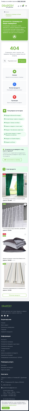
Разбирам (5, 408)
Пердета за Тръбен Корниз (13, 138)
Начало (7, 12)
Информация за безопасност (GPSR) (11, 357)
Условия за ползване (7, 341)
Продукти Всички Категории (13, 115)
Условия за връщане (7, 346)
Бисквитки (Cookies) (7, 355)
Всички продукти (15, 295)
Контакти (3, 339)
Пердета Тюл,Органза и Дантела (14, 129)
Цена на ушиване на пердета (9, 353)
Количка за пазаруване (7, 327)
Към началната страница (13, 159)
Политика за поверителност (9, 405)
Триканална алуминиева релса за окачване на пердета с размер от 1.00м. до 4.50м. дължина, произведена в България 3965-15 (14, 288)
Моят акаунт (4, 325)
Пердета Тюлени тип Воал (12, 122)
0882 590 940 (21, 1)
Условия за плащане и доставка (10, 344)
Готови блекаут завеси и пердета (14, 119)
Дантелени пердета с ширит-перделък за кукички (13, 134)
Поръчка (3, 329)
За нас (3, 350)
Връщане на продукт (7, 367)
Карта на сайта (5, 369)
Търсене (22, 61)
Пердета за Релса (10, 142)
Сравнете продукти (6, 331)
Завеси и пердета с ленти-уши (14, 126)
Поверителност (5, 348)
